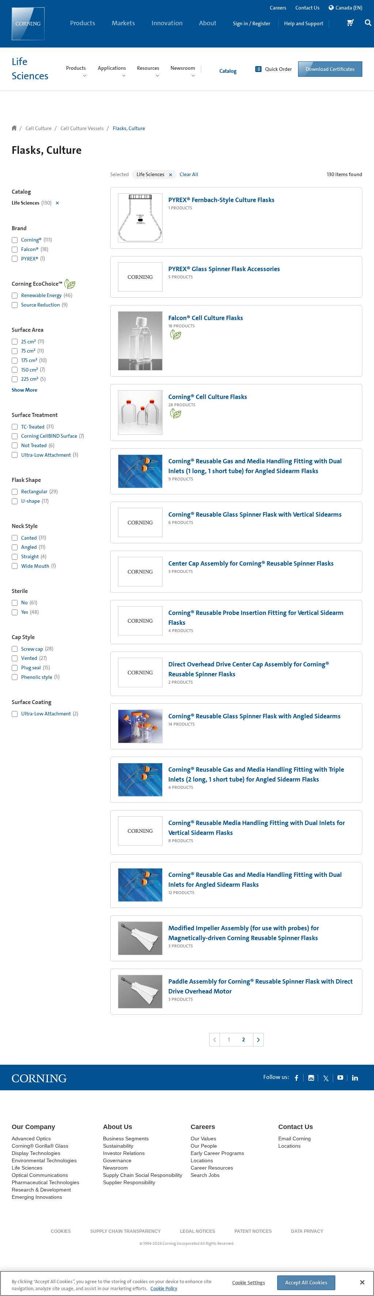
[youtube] (340, 1077)
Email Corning (294, 1138)
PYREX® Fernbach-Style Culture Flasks (221, 199)
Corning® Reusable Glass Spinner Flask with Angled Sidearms (254, 716)
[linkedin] (355, 1077)
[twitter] (325, 1077)
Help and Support (303, 23)
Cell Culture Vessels (82, 128)
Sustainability (118, 1146)
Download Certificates (330, 69)
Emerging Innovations (37, 1197)
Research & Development (41, 1190)
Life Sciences (27, 1168)
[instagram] (311, 1077)
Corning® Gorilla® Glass (40, 1146)
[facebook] (296, 1077)
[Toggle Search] (368, 23)
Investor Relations (124, 1153)
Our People (204, 1146)
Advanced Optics (31, 1138)
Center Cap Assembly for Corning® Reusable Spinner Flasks (251, 563)
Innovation (167, 23)
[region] (187, 1283)
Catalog (228, 71)
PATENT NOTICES (253, 1231)
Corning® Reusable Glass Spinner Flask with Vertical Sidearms (255, 514)
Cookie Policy (163, 1288)
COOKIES (61, 1231)
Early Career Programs (217, 1153)
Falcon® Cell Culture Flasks (205, 317)
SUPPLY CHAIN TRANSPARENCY (125, 1231)
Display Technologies (36, 1153)
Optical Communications (40, 1175)
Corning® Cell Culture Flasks (207, 396)
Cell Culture (38, 128)
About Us (208, 33)
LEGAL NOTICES (197, 1231)
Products (82, 23)
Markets (123, 23)
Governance (117, 1160)
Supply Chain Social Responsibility (142, 1175)
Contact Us (307, 7)
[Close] (362, 1282)
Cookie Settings (248, 1283)
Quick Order (278, 69)
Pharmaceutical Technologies (45, 1182)
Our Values (203, 1138)
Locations (202, 1160)
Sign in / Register (251, 23)
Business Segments (126, 1138)
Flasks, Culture (129, 128)
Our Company (33, 1126)
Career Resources (212, 1168)
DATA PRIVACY (307, 1231)
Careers (278, 7)
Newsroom (115, 1168)
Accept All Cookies (306, 1282)
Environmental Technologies (44, 1160)
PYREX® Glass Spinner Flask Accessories (224, 269)
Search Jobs (205, 1175)
